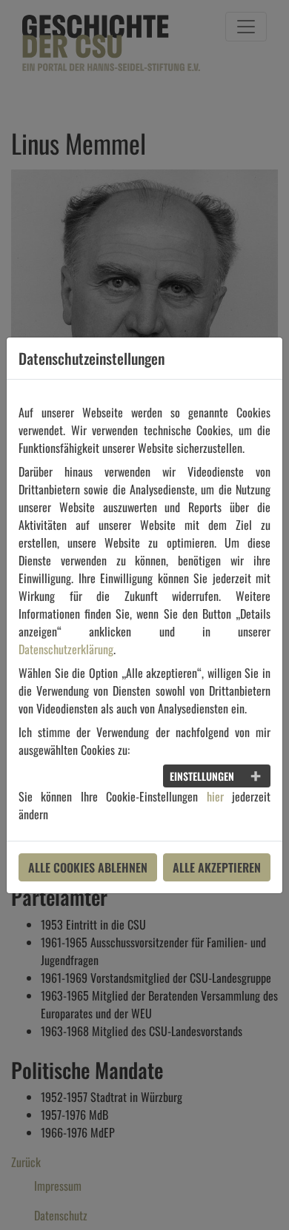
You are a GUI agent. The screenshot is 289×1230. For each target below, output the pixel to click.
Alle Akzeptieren (217, 867)
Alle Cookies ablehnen (87, 867)
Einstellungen (202, 776)
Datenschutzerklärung (66, 649)
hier (215, 796)
